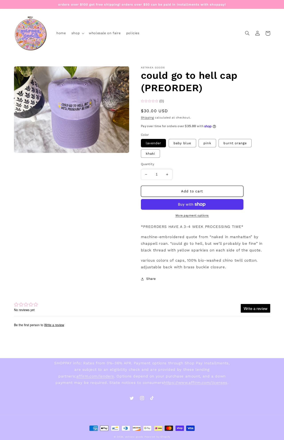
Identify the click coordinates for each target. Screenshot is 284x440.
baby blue (182, 143)
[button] (77, 33)
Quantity (147, 164)
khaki (150, 154)
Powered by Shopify (157, 436)
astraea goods (134, 436)
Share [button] (151, 279)
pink (207, 143)
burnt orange (235, 143)
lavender (153, 143)
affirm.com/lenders (95, 376)
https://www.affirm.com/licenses (195, 382)
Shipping (147, 117)
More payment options (192, 215)
